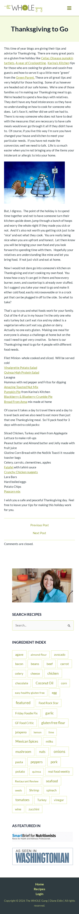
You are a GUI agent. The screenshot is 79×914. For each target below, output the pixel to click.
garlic (49, 713)
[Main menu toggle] (69, 8)
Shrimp (34, 790)
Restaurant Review (26, 781)
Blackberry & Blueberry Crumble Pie (28, 396)
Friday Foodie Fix (26, 713)
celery (19, 673)
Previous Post (39, 525)
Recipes (39, 889)
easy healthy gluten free (30, 692)
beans (35, 664)
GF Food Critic (24, 723)
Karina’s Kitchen (58, 63)
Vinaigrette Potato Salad (20, 367)
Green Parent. (25, 77)
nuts (42, 751)
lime (51, 732)
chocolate (21, 683)
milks (49, 741)
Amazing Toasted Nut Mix (21, 387)
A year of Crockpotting (31, 63)
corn (64, 683)
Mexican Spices (26, 741)
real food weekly (59, 771)
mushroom (23, 752)
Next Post (39, 533)
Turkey (42, 800)
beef (50, 664)
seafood (52, 781)
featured (23, 702)
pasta (19, 762)
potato (20, 771)
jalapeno (21, 732)
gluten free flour (53, 723)
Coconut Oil (44, 683)
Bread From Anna (15, 401)
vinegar (59, 800)
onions (59, 751)
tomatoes (22, 800)
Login (39, 894)
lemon (38, 732)
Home (39, 884)
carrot (64, 664)
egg (54, 693)
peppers (37, 762)
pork (54, 762)
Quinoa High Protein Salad (21, 372)
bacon (19, 664)
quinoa (36, 771)
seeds (18, 790)
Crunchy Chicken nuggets (21, 472)
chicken (53, 673)
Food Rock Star (49, 703)
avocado (59, 654)
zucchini (34, 809)
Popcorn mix (12, 491)
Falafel (9, 467)
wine (18, 809)
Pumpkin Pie (12, 392)
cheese (35, 673)
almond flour (39, 654)
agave (19, 654)
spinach (51, 790)
